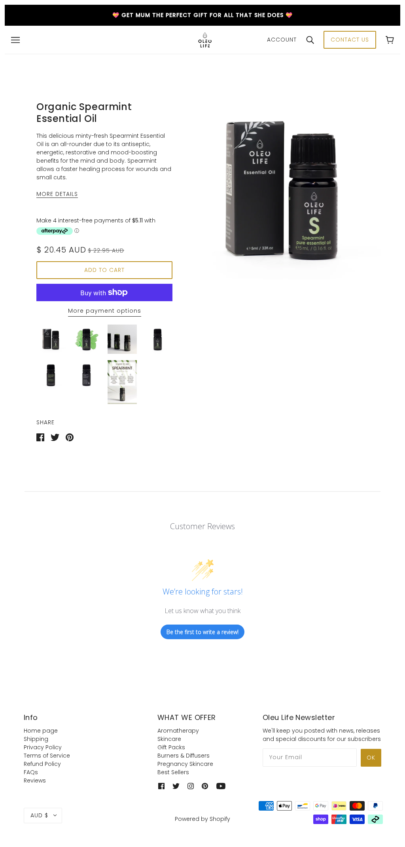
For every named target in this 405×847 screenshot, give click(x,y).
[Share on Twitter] (55, 437)
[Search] (310, 40)
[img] (161, 786)
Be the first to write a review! (202, 632)
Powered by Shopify (202, 819)
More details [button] (57, 194)
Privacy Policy (43, 747)
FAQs (31, 772)
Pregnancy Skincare (185, 764)
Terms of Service (47, 756)
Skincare (169, 739)
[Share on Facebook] (40, 437)
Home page (41, 731)
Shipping (36, 739)
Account (282, 40)
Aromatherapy (178, 731)
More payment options (104, 311)
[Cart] (390, 40)
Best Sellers (173, 772)
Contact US (350, 40)
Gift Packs (171, 747)
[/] (204, 39)
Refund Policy (42, 764)
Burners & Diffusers (183, 756)
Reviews (35, 780)
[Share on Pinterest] (70, 437)
